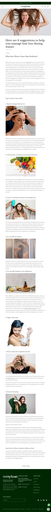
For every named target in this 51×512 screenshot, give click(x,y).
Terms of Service (36, 487)
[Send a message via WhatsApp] (48, 504)
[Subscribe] (24, 500)
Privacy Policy (36, 484)
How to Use (35, 478)
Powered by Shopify (16, 509)
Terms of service (34, 509)
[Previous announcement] (2, 3)
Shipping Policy (36, 490)
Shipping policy (41, 509)
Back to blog (26, 466)
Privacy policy (28, 509)
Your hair (28, 62)
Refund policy (22, 509)
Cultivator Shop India (9, 509)
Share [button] (8, 53)
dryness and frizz (11, 378)
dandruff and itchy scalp (30, 308)
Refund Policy (36, 492)
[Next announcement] (48, 3)
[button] (2, 6)
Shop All (35, 481)
